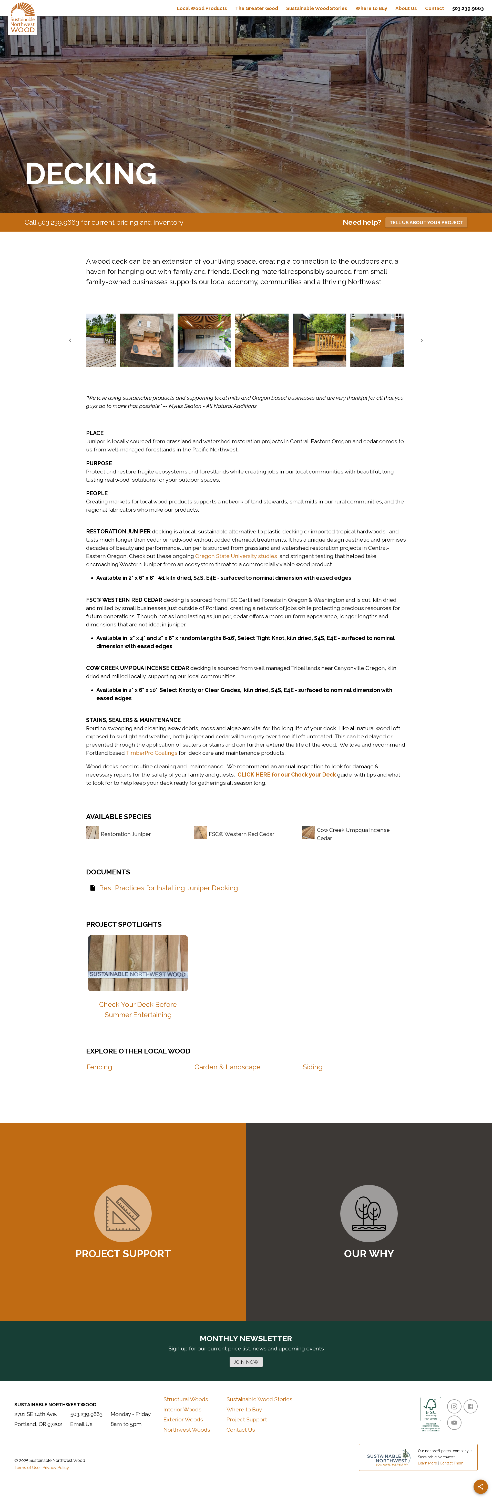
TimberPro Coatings (151, 753)
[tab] (202, 8)
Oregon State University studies (236, 556)
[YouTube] (454, 1423)
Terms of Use (26, 1467)
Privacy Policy (56, 1467)
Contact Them (451, 1463)
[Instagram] (454, 1406)
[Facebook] (471, 1406)
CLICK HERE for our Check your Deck (287, 774)
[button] (89, 340)
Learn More (427, 1463)
